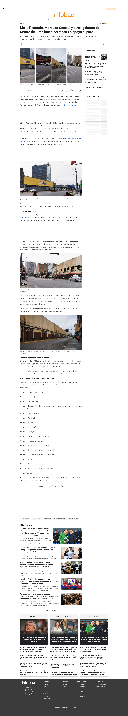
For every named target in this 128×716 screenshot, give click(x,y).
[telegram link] (28, 694)
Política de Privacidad (101, 686)
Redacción (64, 684)
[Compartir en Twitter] (69, 90)
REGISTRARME (111, 9)
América (46, 684)
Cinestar (52, 19)
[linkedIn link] (32, 694)
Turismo (102, 9)
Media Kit (82, 696)
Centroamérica (65, 9)
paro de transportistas (59, 518)
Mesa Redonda (25, 518)
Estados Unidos (34, 9)
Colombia (42, 9)
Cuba (77, 9)
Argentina (26, 9)
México (54, 9)
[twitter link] (28, 690)
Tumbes (81, 19)
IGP (78, 19)
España (49, 9)
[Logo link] (64, 14)
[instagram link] (32, 690)
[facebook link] (25, 690)
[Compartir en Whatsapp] (62, 90)
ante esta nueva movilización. (69, 105)
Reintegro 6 (73, 19)
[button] (2, 9)
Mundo (73, 9)
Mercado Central (36, 518)
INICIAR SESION (122, 9)
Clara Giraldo (29, 44)
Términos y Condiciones (100, 684)
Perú (58, 9)
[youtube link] (25, 694)
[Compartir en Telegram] (76, 90)
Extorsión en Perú (73, 518)
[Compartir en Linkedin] (72, 90)
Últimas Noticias (84, 9)
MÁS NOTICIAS (51, 610)
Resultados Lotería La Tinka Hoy (62, 19)
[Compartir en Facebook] (65, 90)
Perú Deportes (94, 9)
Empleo (64, 686)
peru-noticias (47, 518)
